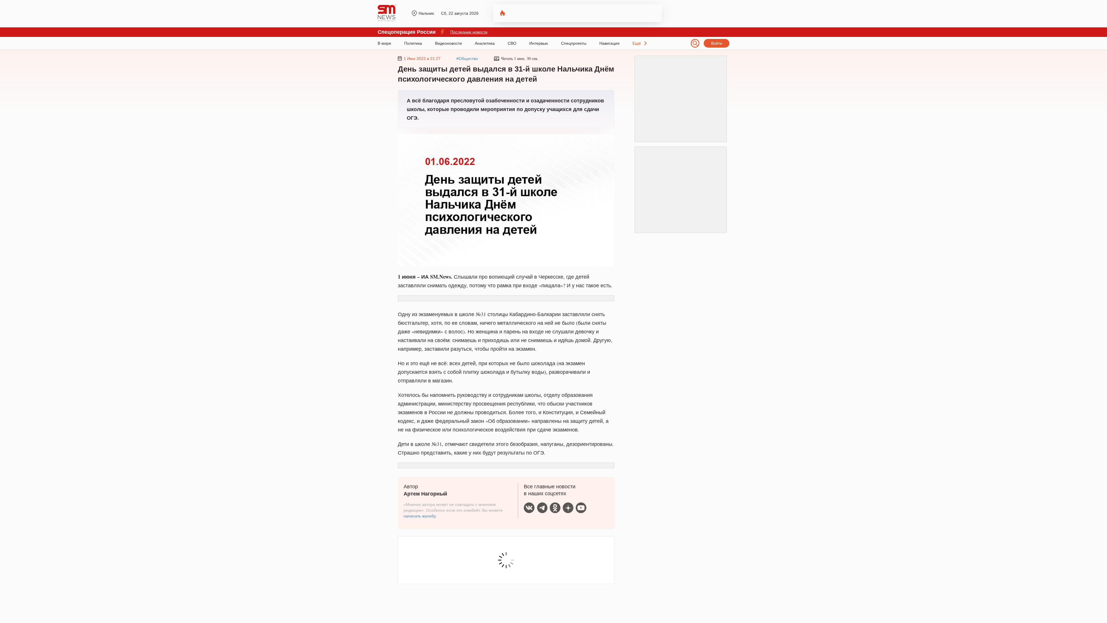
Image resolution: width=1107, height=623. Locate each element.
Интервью (538, 43)
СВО (512, 43)
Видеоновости (448, 43)
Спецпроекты (573, 43)
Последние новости (468, 32)
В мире (384, 43)
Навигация (609, 43)
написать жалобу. (420, 516)
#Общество (467, 58)
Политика (413, 43)
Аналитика (485, 43)
